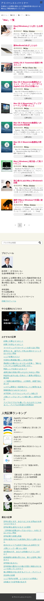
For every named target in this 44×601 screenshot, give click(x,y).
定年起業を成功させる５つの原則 (17, 527)
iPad (25, 67)
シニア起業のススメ (11, 357)
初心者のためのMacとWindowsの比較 (28, 182)
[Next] (29, 225)
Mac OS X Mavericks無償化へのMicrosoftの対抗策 (27, 124)
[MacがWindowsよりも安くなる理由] (6, 31)
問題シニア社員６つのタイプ (15, 369)
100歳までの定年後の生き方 (14, 582)
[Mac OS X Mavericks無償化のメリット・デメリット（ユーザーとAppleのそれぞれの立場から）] (6, 86)
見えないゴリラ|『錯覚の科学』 (26, 465)
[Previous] (15, 225)
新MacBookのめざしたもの (25, 45)
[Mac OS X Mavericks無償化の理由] (6, 146)
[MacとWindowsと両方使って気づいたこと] (6, 166)
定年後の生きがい (10, 563)
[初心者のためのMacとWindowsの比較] (6, 185)
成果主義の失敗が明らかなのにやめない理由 (21, 372)
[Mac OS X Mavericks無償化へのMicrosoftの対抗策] (6, 127)
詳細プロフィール (9, 301)
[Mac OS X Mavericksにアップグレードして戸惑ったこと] (6, 108)
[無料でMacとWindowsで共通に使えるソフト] (6, 204)
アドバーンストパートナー (14, 3)
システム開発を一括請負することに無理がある (22, 387)
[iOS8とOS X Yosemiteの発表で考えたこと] (6, 67)
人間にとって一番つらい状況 (15, 548)
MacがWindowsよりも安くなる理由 (28, 27)
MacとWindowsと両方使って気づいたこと (28, 162)
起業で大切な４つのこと (13, 344)
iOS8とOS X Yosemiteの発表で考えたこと (28, 64)
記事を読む (28, 40)
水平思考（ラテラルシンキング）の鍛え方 (20, 393)
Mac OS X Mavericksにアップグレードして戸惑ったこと (27, 104)
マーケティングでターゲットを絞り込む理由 (21, 348)
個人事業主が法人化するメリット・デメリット (22, 572)
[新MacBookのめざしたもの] (6, 50)
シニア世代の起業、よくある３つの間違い (20, 579)
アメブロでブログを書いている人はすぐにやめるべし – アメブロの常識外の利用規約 (27, 486)
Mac (26, 31)
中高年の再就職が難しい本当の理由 (17, 360)
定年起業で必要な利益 (12, 536)
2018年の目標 (9, 575)
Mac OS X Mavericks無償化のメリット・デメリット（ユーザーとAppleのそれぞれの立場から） (28, 84)
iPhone (30, 67)
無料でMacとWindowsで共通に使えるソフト (28, 201)
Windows (32, 31)
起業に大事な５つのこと (13, 341)
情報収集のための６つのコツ (15, 390)
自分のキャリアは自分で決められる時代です (21, 545)
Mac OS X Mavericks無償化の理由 (27, 143)
